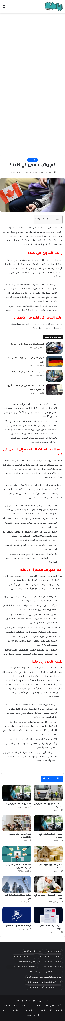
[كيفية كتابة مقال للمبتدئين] (16, 915)
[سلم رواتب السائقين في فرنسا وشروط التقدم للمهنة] (54, 389)
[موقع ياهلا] (53, 6)
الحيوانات (7, 1011)
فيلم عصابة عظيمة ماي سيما (50, 967)
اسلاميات (58, 1011)
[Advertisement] (32, 49)
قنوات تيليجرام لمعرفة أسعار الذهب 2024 (45, 972)
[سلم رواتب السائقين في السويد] (48, 823)
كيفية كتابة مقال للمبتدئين (18, 926)
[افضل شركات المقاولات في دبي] (16, 884)
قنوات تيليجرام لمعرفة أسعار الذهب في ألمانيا (44, 977)
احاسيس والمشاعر (34, 1006)
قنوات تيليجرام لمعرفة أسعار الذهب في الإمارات (43, 982)
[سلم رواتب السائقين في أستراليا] (54, 376)
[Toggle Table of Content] (56, 219)
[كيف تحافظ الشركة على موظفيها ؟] (16, 823)
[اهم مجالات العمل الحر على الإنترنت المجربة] (16, 854)
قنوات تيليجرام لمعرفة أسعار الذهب (21, 967)
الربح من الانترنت (32, 1015)
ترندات (22, 1006)
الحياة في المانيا (18, 1011)
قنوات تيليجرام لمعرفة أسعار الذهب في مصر (44, 987)
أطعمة (58, 1006)
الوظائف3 (32, 160)
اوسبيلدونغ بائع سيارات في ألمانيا (27, 344)
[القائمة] (3, 7)
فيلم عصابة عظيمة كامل (25, 962)
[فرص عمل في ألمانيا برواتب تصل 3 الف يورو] (54, 361)
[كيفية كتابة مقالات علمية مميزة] (48, 915)
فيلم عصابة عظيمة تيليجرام (24, 956)
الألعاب (49, 1011)
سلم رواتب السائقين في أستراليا (28, 372)
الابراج (42, 1011)
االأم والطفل (49, 1006)
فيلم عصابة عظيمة (54, 951)
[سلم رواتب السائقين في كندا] (16, 793)
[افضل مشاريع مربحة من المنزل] (48, 854)
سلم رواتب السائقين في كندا (17, 804)
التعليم (29, 1011)
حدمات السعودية (11, 1006)
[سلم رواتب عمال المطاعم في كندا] (48, 884)
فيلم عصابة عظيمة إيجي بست (50, 956)
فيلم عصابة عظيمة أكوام (33, 951)
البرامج (36, 1011)
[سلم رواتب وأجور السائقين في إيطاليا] (48, 793)
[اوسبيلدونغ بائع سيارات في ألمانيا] (54, 348)
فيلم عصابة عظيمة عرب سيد (50, 962)
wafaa (51, 173)
